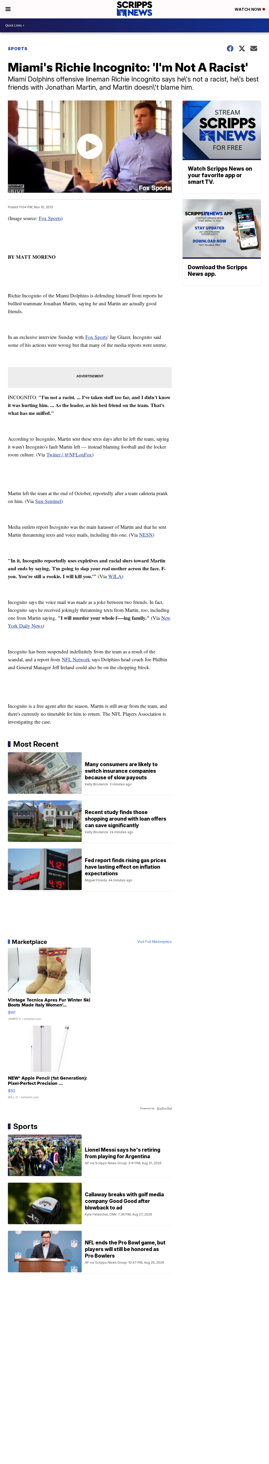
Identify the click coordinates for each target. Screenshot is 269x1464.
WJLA (115, 576)
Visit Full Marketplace (154, 942)
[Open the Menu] (8, 9)
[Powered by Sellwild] (164, 1108)
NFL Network (76, 659)
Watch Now (248, 9)
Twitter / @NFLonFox (69, 454)
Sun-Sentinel (48, 501)
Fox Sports (50, 218)
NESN (146, 534)
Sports (18, 48)
